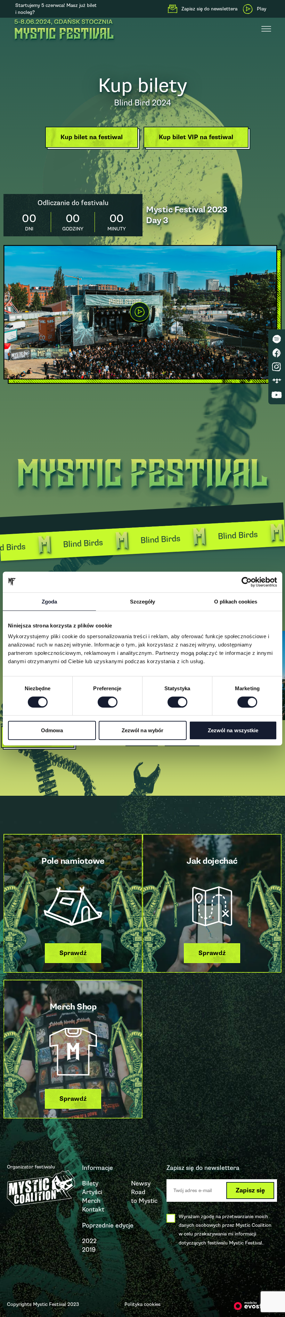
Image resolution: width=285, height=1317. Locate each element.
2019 (89, 1249)
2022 (89, 1241)
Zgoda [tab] (49, 602)
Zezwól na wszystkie (233, 730)
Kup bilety (142, 85)
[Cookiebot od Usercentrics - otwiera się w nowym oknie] (246, 582)
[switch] (107, 702)
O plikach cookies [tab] (235, 602)
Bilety (90, 1183)
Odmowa (52, 730)
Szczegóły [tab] (142, 602)
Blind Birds (127, 541)
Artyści (92, 1192)
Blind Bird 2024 (142, 103)
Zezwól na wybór (143, 730)
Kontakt (93, 1209)
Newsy (140, 1183)
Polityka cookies (142, 1304)
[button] (93, 139)
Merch (91, 1201)
